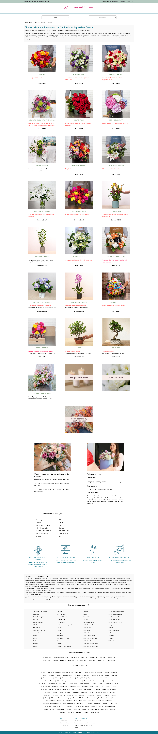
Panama (60, 698)
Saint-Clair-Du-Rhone (43, 525)
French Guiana (73, 684)
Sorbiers (111, 627)
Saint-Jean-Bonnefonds (90, 644)
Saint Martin (91, 701)
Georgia (94, 684)
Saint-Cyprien (87, 627)
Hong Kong (63, 686)
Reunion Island (50, 701)
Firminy (35, 638)
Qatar (112, 698)
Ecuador (100, 681)
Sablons (61, 525)
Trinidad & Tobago (110, 706)
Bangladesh (78, 675)
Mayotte (91, 692)
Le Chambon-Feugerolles (65, 625)
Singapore (97, 703)
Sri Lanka (61, 706)
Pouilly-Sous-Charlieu (64, 646)
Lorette (61, 528)
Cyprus (72, 681)
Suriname (69, 706)
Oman (46, 698)
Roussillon (39, 536)
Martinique (76, 692)
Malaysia (62, 692)
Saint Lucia (82, 701)
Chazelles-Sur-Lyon (39, 630)
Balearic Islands (67, 675)
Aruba (92, 672)
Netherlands (69, 695)
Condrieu (38, 523)
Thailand (100, 706)
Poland (89, 698)
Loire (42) (42, 22)
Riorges (85, 614)
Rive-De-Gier (87, 617)
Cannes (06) (74, 658)
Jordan (45, 689)
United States (104, 709)
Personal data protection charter (83, 725)
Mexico (98, 692)
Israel (96, 686)
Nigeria (107, 695)
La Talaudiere (61, 622)
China (106, 678)
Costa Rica (45, 681)
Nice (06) (55, 660)
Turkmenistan (60, 709)
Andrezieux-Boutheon (40, 611)
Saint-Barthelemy (68, 703)
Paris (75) (63, 660)
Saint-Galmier (87, 633)
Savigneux (112, 625)
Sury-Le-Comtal (114, 630)
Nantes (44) (46, 660)
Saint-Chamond (88, 625)
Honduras (55, 686)
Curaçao (64, 681)
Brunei (50, 678)
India (78, 686)
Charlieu (36, 625)
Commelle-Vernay (39, 633)
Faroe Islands (51, 684)
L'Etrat (35, 646)
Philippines (82, 698)
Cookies (76, 727)
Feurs (35, 636)
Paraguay (68, 698)
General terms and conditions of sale (84, 723)
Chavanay (39, 520)
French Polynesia (84, 684)
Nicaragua (99, 695)
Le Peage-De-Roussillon (43, 531)
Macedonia (47, 692)
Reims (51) (71, 660)
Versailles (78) (111, 660)
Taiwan (93, 706)
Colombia (113, 678)
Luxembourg (105, 689)
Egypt (106, 681)
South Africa (113, 703)
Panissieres (60, 641)
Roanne (85, 619)
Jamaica (108, 686)
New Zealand (90, 695)
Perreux (59, 644)
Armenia (86, 672)
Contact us (105, 1)
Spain (54, 706)
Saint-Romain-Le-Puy (116, 622)
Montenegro (46, 695)
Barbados (86, 675)
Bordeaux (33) (47, 658)
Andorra (50, 672)
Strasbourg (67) (81, 660)
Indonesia (85, 686)
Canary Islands (81, 678)
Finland (64, 684)
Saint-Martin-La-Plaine (116, 614)
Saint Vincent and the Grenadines (51, 703)
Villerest (111, 641)
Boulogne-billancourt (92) (60, 658)
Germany (101, 684)
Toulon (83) (91, 660)
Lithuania (97, 689)
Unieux (111, 633)
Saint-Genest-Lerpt (89, 636)
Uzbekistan (62, 712)
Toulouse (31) (101, 660)
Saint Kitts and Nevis (71, 701)
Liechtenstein (88, 689)
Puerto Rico (104, 698)
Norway (113, 695)
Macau (114, 689)
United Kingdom (92, 709)
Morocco (55, 695)
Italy (102, 686)
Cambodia (65, 678)
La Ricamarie (61, 619)
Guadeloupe (46, 686)
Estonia (43, 684)
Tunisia (46, 709)
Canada (72, 678)
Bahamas (51, 675)
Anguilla (57, 672)
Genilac (35, 644)
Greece (116, 684)
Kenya (51, 689)
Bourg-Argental (38, 622)
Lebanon (79, 689)
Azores (44, 675)
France (36, 22)
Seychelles (89, 703)
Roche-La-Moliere (88, 622)
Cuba (58, 681)
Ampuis (61, 523)
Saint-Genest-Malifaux (90, 638)
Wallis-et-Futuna (95, 712)
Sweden (77, 706)
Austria (107, 672)
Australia (99, 672)
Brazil (44, 678)
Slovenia (104, 703)
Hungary (72, 686)
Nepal (61, 695)
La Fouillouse (61, 614)
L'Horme (62, 520)
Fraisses (35, 641)
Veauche (111, 636)
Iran (91, 686)
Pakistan (53, 698)
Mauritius (84, 692)
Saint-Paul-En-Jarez (42, 533)
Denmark (78, 681)
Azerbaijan (114, 672)
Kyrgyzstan (65, 689)
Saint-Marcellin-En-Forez (117, 611)
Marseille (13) (111, 658)
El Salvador (114, 681)
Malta (68, 692)
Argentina (78, 672)
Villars (110, 638)
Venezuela (78, 712)
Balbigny (36, 614)
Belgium (94, 675)
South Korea (47, 706)
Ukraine (69, 709)
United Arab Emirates (80, 709)
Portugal (96, 698)
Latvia (72, 689)
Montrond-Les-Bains (63, 638)
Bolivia (101, 675)
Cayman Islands (92, 678)
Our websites (64, 725)
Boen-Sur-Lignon (39, 617)
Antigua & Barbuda (67, 672)
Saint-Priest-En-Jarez (115, 619)
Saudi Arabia (79, 703)
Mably (59, 633)
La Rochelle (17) (92, 658)
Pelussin (49, 22)
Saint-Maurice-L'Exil (42, 528)
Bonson (35, 619)
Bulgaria (57, 678)
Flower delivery (29, 22)
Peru (74, 698)
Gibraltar (108, 684)
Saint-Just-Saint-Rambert (91, 646)
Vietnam (85, 712)
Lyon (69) (102, 658)
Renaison (86, 611)
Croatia (52, 681)
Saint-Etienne (63, 533)
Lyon (60, 536)
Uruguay (112, 709)
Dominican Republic (89, 681)
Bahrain (59, 675)
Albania (43, 672)
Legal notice (77, 721)
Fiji (59, 684)
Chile (100, 678)
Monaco (112, 692)
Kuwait (57, 689)
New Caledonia (79, 695)
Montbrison (60, 636)
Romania (59, 701)
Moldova (105, 692)
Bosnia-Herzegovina (111, 675)
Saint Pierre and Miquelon (105, 701)
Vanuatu (70, 712)
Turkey (52, 709)
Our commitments (65, 723)
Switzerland (85, 706)
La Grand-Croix (64, 531)
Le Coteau (60, 627)
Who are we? (64, 721)
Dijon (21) (82, 658)
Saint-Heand (87, 641)
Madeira (54, 692)
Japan (114, 686)
